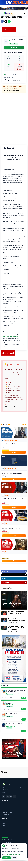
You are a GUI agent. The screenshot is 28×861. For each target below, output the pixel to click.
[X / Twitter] (14, 796)
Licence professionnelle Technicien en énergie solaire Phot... (15, 691)
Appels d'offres (7, 808)
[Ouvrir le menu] (24, 13)
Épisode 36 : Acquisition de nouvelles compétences (16, 612)
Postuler (15, 47)
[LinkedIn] (7, 796)
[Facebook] (3, 796)
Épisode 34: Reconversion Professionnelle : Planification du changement (17, 628)
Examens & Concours (8, 812)
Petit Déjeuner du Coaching (12, 713)
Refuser (14, 857)
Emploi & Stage (7, 806)
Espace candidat (7, 829)
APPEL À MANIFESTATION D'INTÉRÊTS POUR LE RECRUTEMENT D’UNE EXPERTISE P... (13, 499)
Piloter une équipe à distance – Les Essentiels (14, 702)
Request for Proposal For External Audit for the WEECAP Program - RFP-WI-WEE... (13, 444)
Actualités (5, 804)
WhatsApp (17, 80)
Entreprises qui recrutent (9, 825)
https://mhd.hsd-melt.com (10, 336)
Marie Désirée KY (14, 615)
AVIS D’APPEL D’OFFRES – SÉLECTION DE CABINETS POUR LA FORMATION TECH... (12, 527)
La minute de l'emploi (8, 810)
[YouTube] (10, 796)
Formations (6, 814)
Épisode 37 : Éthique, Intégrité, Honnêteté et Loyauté (12, 603)
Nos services (6, 821)
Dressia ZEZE (7, 606)
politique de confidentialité (13, 854)
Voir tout (24, 424)
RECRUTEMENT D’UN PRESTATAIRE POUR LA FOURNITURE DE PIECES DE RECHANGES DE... (13, 472)
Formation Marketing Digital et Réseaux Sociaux (15, 724)
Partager (8, 80)
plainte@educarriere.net (12, 407)
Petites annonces (7, 823)
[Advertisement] (14, 119)
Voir (15, 452)
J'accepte (7, 857)
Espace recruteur (7, 831)
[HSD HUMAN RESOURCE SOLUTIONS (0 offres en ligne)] (6, 42)
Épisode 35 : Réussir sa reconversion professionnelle (16, 619)
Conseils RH (6, 827)
